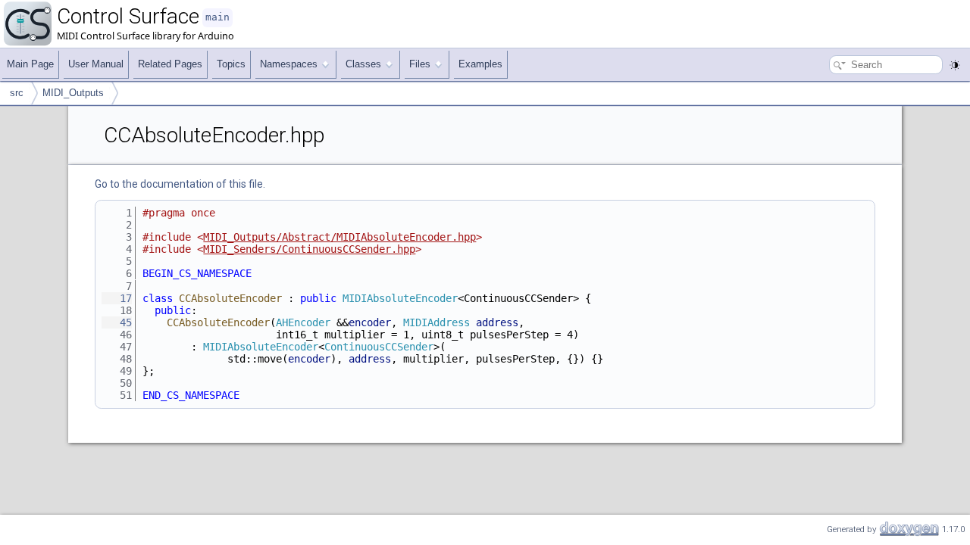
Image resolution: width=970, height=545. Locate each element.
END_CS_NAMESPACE (190, 395)
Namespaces (289, 64)
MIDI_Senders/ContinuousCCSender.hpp (309, 249)
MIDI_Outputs (73, 92)
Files (419, 64)
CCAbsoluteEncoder (230, 298)
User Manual (96, 64)
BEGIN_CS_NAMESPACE (197, 273)
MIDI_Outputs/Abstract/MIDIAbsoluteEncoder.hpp (339, 237)
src (16, 92)
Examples (480, 64)
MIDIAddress (436, 322)
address (497, 322)
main (217, 17)
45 (117, 322)
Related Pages (170, 64)
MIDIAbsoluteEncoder (400, 298)
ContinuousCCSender (378, 347)
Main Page (30, 64)
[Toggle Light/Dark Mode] (955, 65)
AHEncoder (303, 322)
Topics (231, 64)
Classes (363, 64)
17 (117, 298)
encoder (370, 322)
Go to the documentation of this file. (180, 184)
